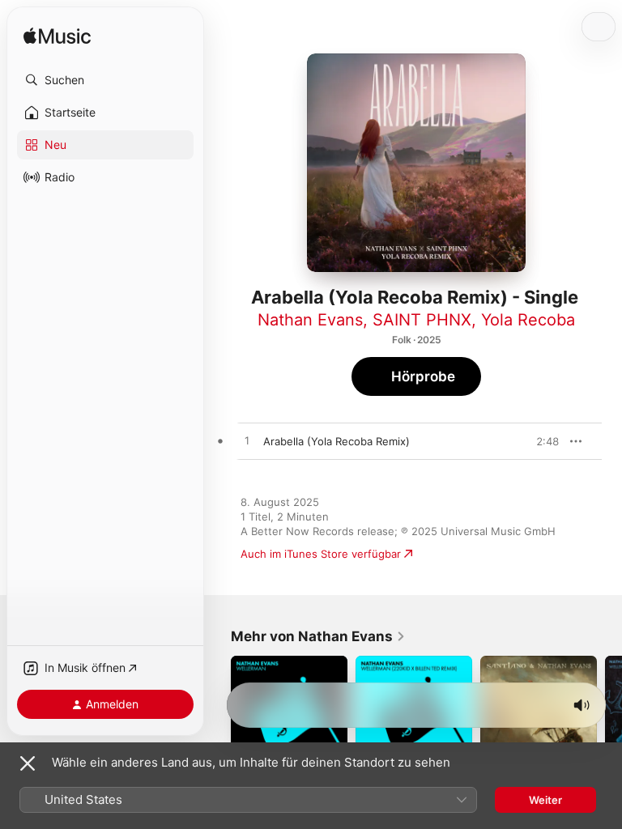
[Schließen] (27, 763)
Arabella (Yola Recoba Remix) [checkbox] (336, 441)
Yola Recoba (528, 319)
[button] (105, 80)
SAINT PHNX (422, 319)
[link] (318, 636)
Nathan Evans (310, 319)
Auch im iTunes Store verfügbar (321, 553)
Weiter (545, 799)
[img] (57, 37)
